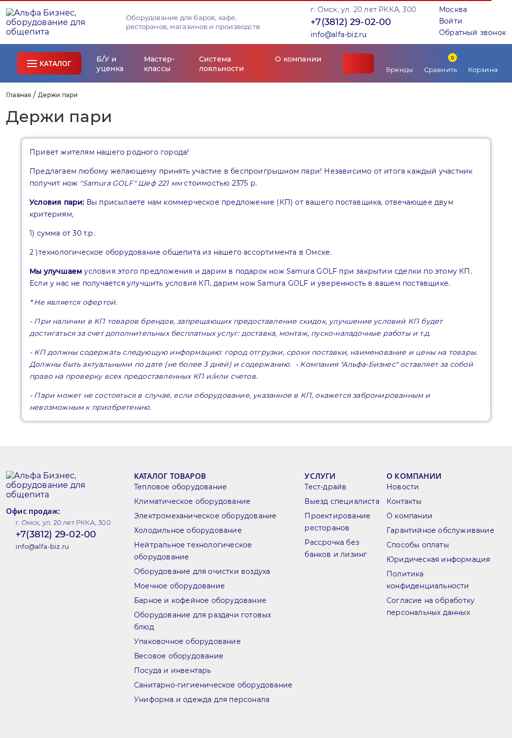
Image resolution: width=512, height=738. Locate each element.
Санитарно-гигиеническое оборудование (213, 684)
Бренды (399, 70)
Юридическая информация (438, 559)
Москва (453, 9)
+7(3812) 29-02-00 (350, 22)
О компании (409, 515)
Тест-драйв (325, 486)
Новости (402, 486)
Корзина (483, 70)
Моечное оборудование (179, 585)
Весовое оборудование (179, 655)
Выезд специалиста (341, 501)
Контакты (404, 501)
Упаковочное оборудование (187, 641)
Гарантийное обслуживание (440, 530)
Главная (18, 95)
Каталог (56, 63)
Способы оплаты (417, 544)
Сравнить (441, 64)
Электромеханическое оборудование (205, 515)
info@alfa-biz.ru (338, 34)
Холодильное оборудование (188, 530)
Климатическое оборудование (192, 501)
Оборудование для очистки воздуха (202, 571)
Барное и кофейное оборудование (200, 600)
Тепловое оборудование (180, 486)
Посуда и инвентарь (173, 670)
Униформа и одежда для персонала (202, 699)
